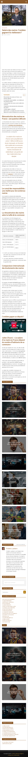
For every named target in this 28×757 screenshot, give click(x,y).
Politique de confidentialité (13, 755)
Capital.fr (10, 174)
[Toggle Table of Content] (23, 95)
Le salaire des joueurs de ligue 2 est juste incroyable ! (14, 426)
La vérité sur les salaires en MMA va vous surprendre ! (14, 408)
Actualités (4, 28)
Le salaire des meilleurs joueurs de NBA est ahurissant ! (14, 391)
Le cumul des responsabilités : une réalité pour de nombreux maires (14, 100)
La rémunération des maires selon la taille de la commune (14, 103)
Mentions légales (19, 753)
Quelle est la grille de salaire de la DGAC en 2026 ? (14, 460)
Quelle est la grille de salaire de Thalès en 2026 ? (14, 478)
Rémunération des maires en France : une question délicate (13, 97)
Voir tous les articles (20, 544)
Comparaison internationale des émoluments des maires (13, 107)
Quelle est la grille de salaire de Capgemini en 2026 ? (14, 530)
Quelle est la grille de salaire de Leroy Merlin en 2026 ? (14, 495)
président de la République (15, 125)
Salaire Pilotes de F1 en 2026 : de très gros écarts (14, 443)
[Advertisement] (14, 52)
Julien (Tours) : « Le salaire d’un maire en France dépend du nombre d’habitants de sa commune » (14, 111)
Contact (13, 753)
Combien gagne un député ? (10, 109)
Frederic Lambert (6, 34)
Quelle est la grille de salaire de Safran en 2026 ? (14, 512)
